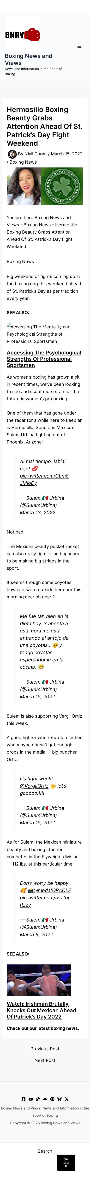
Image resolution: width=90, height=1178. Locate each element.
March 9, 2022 (36, 934)
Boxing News (23, 162)
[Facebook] (23, 1099)
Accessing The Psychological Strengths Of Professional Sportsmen (44, 358)
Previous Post (45, 1048)
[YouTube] (31, 1099)
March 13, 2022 (37, 512)
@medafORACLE (52, 890)
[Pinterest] (52, 1099)
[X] (67, 1099)
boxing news (64, 1028)
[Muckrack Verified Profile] (38, 1099)
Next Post (45, 1060)
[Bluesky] (59, 1099)
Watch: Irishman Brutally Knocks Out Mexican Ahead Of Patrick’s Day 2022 (41, 1010)
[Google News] (45, 1099)
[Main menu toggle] (79, 46)
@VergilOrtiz (34, 786)
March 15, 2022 (37, 697)
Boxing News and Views (28, 59)
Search (45, 1151)
